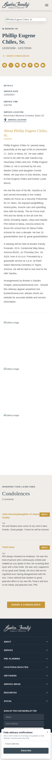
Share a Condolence (26, 605)
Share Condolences (15, 56)
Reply (45, 515)
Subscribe (26, 750)
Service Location (15, 119)
